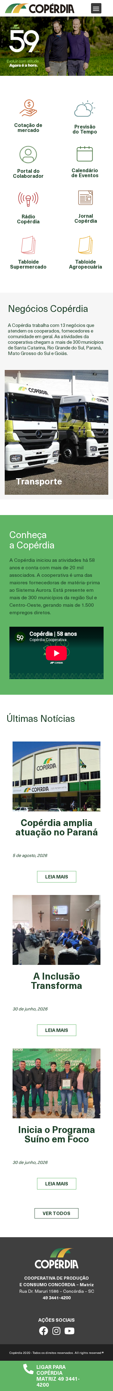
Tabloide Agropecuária (85, 264)
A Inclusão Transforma (56, 980)
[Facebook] (43, 1330)
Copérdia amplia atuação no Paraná (56, 827)
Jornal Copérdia (85, 218)
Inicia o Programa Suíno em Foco (56, 1133)
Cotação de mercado (28, 127)
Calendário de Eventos (85, 172)
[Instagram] (56, 1330)
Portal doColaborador (28, 173)
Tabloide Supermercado (28, 264)
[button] (96, 8)
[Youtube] (69, 1330)
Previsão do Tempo (85, 129)
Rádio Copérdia (28, 218)
